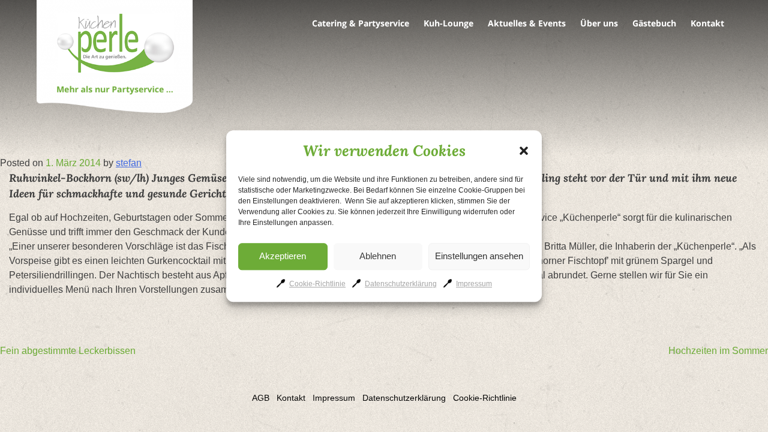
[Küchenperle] (115, 58)
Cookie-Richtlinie (317, 284)
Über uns (599, 23)
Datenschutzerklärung (401, 284)
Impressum (474, 284)
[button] (524, 151)
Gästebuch (654, 23)
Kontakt (707, 23)
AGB (260, 398)
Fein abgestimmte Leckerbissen (68, 351)
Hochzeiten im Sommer (718, 351)
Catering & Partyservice (360, 23)
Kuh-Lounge (448, 23)
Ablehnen (377, 256)
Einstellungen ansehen (479, 256)
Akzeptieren (282, 256)
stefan (129, 163)
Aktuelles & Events (527, 23)
